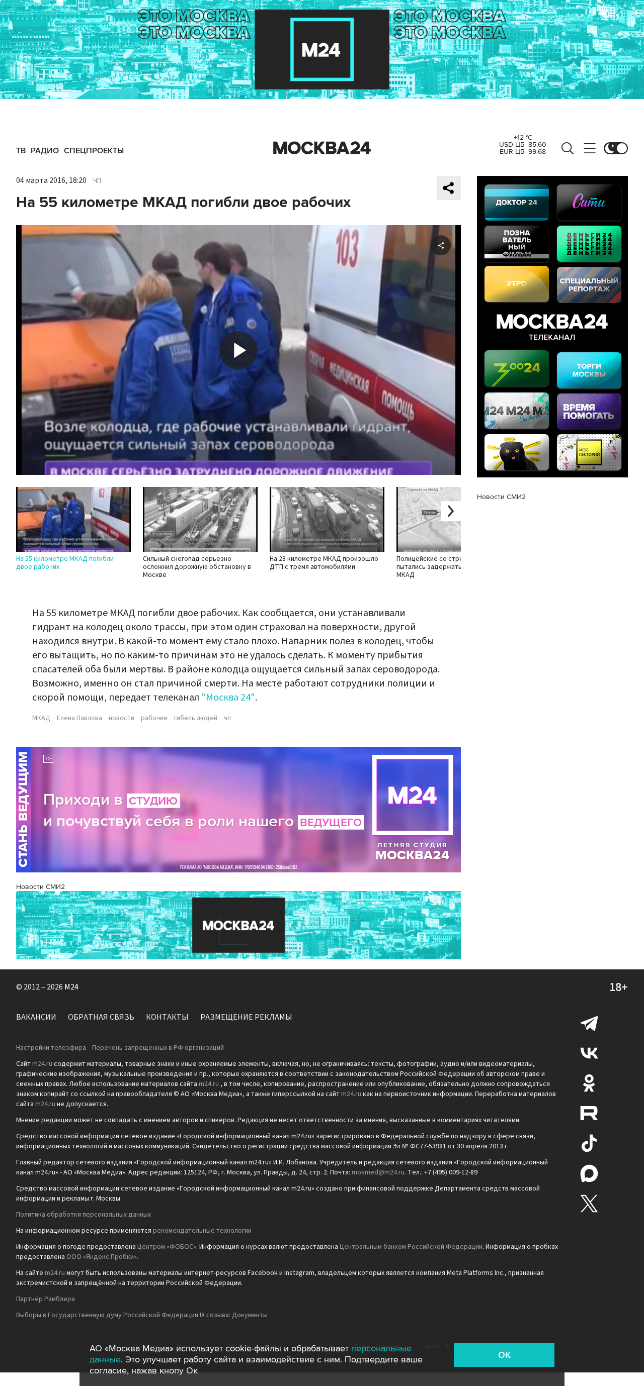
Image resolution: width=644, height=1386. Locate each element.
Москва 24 (322, 148)
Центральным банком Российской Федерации (411, 1247)
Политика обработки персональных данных (83, 1215)
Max (589, 1173)
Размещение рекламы (246, 1017)
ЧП (97, 181)
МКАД (41, 718)
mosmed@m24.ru (378, 1172)
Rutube (589, 1113)
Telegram (589, 1023)
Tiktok (589, 1143)
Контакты (167, 1017)
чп (227, 718)
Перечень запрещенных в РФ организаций (158, 1048)
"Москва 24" (228, 697)
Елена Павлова (79, 718)
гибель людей (195, 718)
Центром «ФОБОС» (166, 1247)
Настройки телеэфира (51, 1048)
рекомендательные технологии (202, 1231)
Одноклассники (589, 1083)
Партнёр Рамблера (45, 1299)
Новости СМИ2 (40, 886)
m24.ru (42, 1064)
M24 (71, 987)
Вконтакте (589, 1053)
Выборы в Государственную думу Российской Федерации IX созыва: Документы (142, 1315)
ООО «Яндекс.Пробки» (101, 1257)
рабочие (154, 718)
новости (121, 718)
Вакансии (36, 1017)
